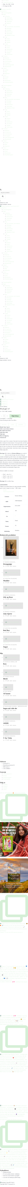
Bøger (4, 14)
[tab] (4, 424)
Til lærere (5, 56)
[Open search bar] (0, 190)
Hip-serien (2, 455)
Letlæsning (7, 16)
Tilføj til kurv (15, 416)
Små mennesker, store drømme (13, 26)
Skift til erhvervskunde (8, 158)
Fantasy (8, 38)
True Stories (9, 51)
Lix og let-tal (8, 59)
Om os (4, 75)
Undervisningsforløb (9, 64)
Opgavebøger (9, 33)
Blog (6, 71)
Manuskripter (8, 80)
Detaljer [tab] (5, 490)
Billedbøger (9, 28)
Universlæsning (8, 61)
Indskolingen (9, 18)
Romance (8, 45)
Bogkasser (8, 23)
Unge (6, 37)
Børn (6, 25)
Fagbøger (8, 42)
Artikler (6, 70)
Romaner (8, 40)
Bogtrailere (7, 73)
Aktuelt (4, 68)
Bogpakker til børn (10, 35)
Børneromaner (9, 31)
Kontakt (6, 77)
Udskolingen (9, 21)
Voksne (6, 44)
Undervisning (9, 54)
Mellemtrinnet (9, 19)
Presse (6, 78)
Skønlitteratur (9, 49)
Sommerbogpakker (7, 12)
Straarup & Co (3, 11)
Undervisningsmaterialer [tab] (8, 491)
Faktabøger (8, 30)
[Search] (2, 196)
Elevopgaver (7, 63)
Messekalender (8, 66)
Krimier (8, 47)
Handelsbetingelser (9, 82)
